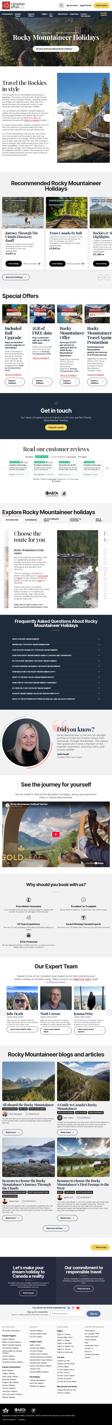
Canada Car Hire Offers (66, 1364)
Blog (86, 1342)
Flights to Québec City (65, 1346)
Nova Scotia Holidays (10, 1348)
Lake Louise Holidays (10, 1376)
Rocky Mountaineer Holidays (41, 1366)
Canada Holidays (36, 1330)
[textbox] (68, 1314)
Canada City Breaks (37, 1348)
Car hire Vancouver (64, 1378)
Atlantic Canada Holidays (11, 1342)
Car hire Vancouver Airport (67, 1381)
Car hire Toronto (63, 1372)
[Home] (36, 33)
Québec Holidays (8, 1359)
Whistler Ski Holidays (37, 1386)
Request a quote (56, 427)
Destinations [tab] (12, 520)
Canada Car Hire (63, 1361)
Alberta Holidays (8, 1339)
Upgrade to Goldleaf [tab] (75, 520)
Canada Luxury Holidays (39, 1354)
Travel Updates (90, 1339)
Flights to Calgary (63, 1340)
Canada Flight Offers (65, 1337)
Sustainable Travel (91, 1345)
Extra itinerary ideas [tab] (51, 520)
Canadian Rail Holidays (38, 1363)
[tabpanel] (56, 569)
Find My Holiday (36, 1337)
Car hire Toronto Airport (66, 1375)
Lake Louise (43, 576)
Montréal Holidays (9, 1379)
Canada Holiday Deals (38, 1334)
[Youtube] (78, 1308)
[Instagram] (73, 1308)
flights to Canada (31, 120)
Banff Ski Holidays (37, 1383)
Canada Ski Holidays (37, 1380)
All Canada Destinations (11, 1330)
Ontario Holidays (8, 1356)
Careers (87, 1357)
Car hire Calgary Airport (65, 1369)
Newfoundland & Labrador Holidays (12, 1352)
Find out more (83, 1288)
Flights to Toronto (64, 1349)
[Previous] (60, 118)
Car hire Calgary (63, 1366)
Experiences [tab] (31, 520)
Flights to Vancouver (65, 1352)
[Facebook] (69, 1308)
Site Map (22, 1420)
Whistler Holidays (8, 1397)
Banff (20, 578)
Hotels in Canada (63, 1393)
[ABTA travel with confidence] (51, 493)
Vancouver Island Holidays (12, 1394)
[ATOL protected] (64, 493)
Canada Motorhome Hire (66, 1390)
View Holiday (13, 264)
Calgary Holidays (8, 1373)
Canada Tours (35, 1369)
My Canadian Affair (92, 1334)
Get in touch (28, 1293)
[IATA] (5, 1410)
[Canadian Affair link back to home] (13, 5)
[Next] (107, 118)
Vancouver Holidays (9, 1391)
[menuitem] (7, 14)
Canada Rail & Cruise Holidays (41, 1360)
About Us (88, 1351)
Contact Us (89, 1348)
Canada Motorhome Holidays (41, 1357)
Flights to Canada (64, 1334)
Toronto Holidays (8, 1388)
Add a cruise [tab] (99, 520)
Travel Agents (90, 1330)
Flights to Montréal (64, 1343)
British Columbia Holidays (11, 1345)
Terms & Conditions (13, 374)
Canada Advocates (92, 1354)
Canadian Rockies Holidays (12, 1362)
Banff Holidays (7, 1370)
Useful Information (91, 1337)
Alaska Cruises (35, 1345)
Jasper (40, 580)
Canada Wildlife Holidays (39, 1372)
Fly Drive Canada (36, 1351)
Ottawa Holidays (8, 1385)
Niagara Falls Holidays (10, 1382)
